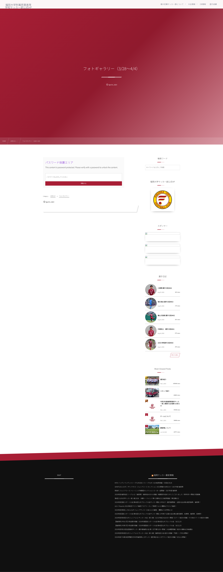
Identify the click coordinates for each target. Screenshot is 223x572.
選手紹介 (163, 379)
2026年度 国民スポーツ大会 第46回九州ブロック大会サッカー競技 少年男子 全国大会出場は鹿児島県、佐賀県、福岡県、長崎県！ (158, 514)
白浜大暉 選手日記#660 (165, 343)
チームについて (165, 416)
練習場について (165, 428)
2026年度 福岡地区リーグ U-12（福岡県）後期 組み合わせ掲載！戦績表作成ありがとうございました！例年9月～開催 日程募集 (157, 494)
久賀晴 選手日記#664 (165, 288)
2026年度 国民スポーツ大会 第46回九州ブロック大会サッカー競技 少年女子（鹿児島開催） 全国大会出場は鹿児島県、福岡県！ (158, 502)
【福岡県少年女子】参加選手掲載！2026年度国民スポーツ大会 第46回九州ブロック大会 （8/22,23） (148, 521)
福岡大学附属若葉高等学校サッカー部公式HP (18, 6)
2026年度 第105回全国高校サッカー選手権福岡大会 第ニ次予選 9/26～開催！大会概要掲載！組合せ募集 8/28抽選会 (154, 529)
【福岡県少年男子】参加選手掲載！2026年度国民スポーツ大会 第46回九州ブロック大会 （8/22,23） (148, 525)
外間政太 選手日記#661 (166, 329)
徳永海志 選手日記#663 (165, 302)
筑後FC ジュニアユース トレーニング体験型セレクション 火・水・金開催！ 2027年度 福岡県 (146, 490)
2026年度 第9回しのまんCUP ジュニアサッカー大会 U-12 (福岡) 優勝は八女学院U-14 (143, 510)
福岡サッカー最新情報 (164, 475)
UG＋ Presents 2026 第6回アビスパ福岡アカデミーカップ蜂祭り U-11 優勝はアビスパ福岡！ (146, 506)
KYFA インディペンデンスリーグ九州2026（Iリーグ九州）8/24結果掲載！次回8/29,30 (143, 483)
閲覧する (83, 183)
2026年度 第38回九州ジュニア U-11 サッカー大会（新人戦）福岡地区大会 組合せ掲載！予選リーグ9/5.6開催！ (152, 533)
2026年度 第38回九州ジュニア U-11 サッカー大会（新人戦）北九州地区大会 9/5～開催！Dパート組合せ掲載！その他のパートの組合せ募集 (162, 518)
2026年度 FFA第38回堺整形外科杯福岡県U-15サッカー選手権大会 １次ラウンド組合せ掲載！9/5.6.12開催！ (151, 537)
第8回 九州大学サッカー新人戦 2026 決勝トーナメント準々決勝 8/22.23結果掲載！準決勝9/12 (147, 498)
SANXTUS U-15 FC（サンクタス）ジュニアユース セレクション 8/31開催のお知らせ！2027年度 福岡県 (149, 487)
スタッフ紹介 (164, 391)
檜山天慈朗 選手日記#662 (166, 315)
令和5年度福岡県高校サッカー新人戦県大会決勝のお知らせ (170, 403)
